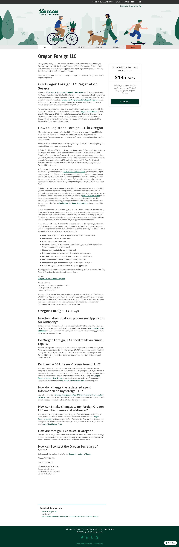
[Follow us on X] (92, 537)
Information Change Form (51, 424)
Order (133, 47)
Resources (116, 47)
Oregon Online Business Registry (51, 279)
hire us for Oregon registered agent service (79, 100)
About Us (98, 47)
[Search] (140, 6)
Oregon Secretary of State (80, 454)
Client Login (133, 6)
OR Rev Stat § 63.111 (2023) (74, 172)
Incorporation (62, 47)
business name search (91, 196)
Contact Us (124, 6)
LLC (45, 47)
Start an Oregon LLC (49, 512)
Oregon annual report (89, 111)
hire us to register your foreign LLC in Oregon (64, 92)
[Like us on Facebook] (82, 537)
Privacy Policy (98, 544)
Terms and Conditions (84, 544)
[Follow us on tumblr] (87, 537)
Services (81, 47)
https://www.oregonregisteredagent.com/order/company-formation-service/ (70, 516)
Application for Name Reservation (72, 203)
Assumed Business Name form (72, 380)
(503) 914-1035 (136, 2)
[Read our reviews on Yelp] (97, 537)
